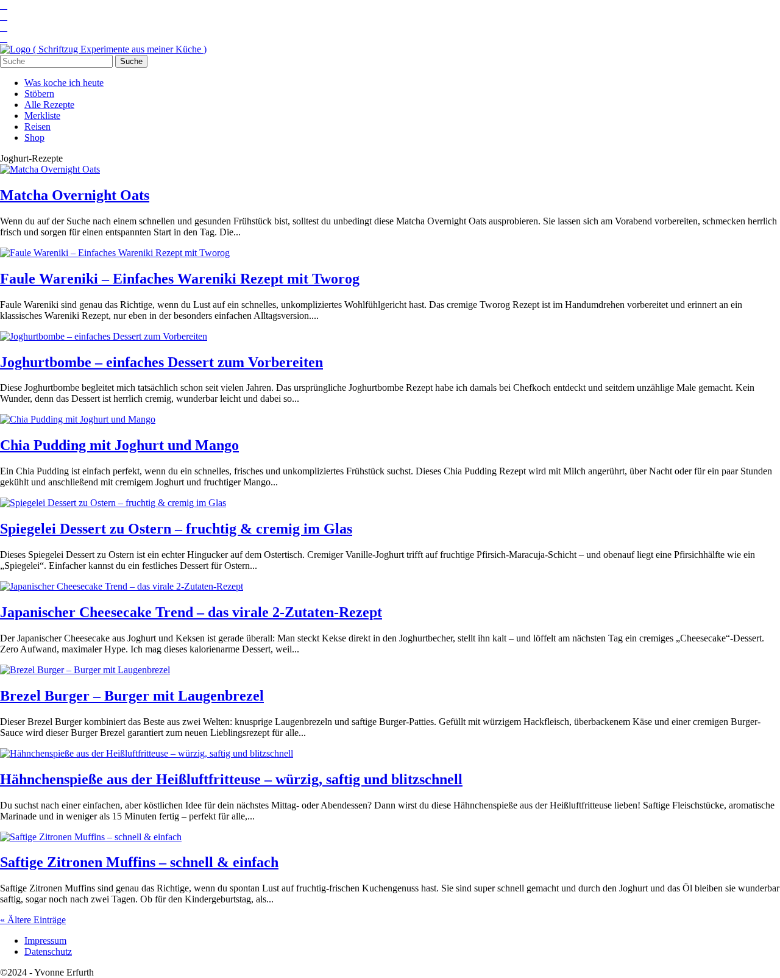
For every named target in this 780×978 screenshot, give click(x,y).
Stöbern (39, 93)
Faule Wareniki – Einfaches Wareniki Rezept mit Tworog (180, 279)
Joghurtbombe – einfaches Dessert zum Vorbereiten (161, 362)
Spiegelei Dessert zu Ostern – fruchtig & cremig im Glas (176, 529)
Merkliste (42, 115)
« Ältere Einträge (33, 920)
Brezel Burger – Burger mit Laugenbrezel (132, 696)
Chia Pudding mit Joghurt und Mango (119, 445)
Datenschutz (48, 951)
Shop (34, 137)
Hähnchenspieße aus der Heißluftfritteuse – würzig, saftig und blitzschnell (231, 779)
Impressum (45, 940)
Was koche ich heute (64, 82)
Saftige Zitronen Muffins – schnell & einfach (139, 862)
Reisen (37, 126)
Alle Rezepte (49, 104)
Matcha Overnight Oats (74, 195)
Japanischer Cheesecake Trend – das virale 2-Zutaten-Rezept (191, 612)
